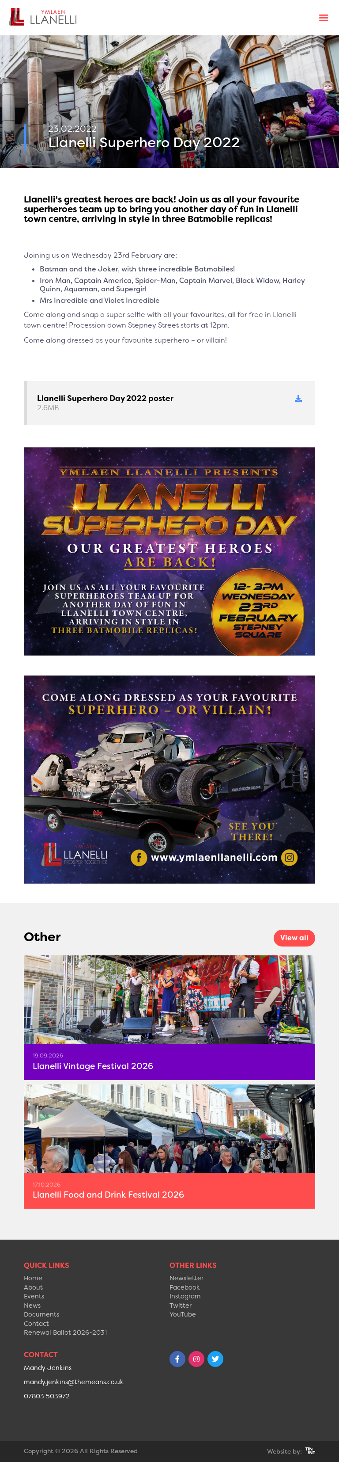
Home (33, 1278)
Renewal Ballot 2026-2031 (65, 1332)
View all (294, 938)
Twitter (181, 1306)
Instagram (185, 1296)
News (32, 1306)
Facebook (185, 1287)
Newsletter (186, 1278)
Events (34, 1296)
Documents (41, 1314)
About (33, 1287)
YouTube (183, 1314)
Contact (36, 1324)
